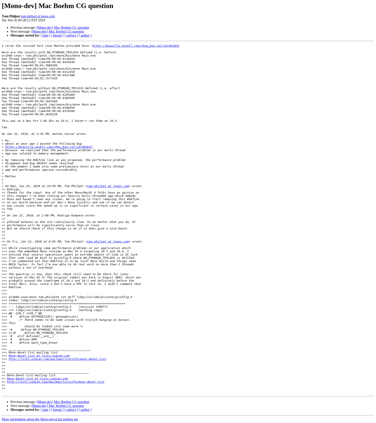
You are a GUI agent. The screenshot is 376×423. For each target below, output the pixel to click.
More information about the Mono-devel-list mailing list (40, 419)
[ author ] (85, 35)
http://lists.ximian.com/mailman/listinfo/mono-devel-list (57, 359)
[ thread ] (57, 35)
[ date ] (45, 35)
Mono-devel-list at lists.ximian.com (39, 355)
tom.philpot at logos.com (38, 16)
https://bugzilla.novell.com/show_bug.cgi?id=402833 (135, 45)
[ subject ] (71, 35)
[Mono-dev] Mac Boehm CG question (63, 27)
